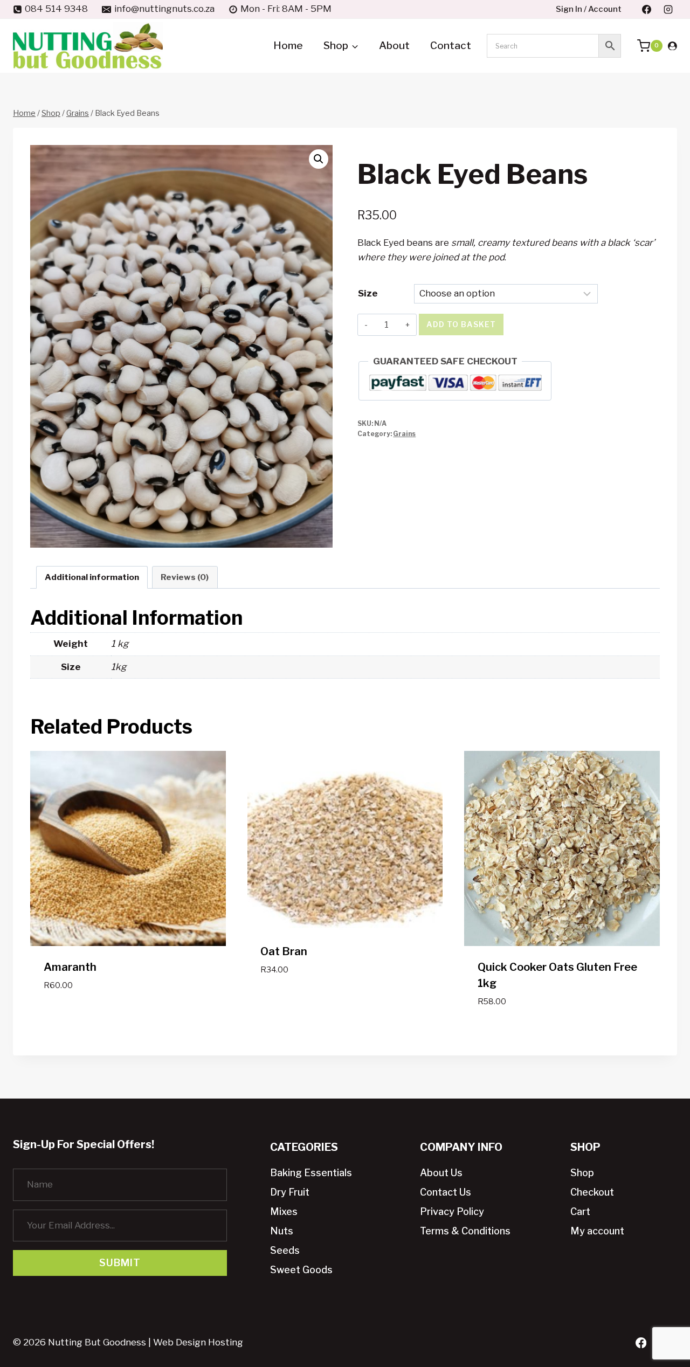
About (394, 45)
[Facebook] (647, 9)
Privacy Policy (452, 1211)
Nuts (281, 1231)
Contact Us (445, 1192)
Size (368, 293)
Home (288, 45)
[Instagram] (668, 9)
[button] (318, 159)
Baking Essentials (311, 1172)
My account (597, 1231)
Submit (120, 1262)
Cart (580, 1211)
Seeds (285, 1250)
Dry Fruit (289, 1192)
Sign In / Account (589, 9)
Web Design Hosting (198, 1342)
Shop (582, 1172)
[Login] (672, 46)
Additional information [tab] (92, 577)
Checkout (592, 1192)
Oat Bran (283, 951)
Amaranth (70, 967)
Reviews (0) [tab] (185, 577)
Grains (404, 434)
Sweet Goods (301, 1269)
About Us (441, 1172)
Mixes (284, 1211)
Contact (450, 45)
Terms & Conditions (465, 1231)
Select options (128, 1013)
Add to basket (461, 324)
